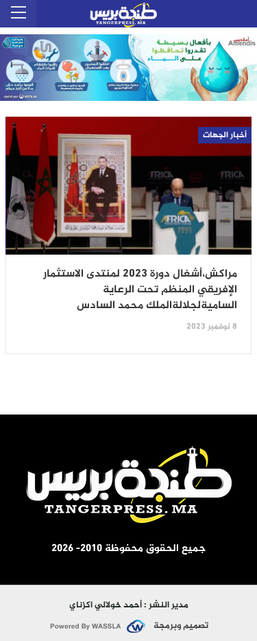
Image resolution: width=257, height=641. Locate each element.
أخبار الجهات (225, 135)
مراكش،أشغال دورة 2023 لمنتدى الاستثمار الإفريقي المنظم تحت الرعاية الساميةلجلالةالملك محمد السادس (140, 290)
